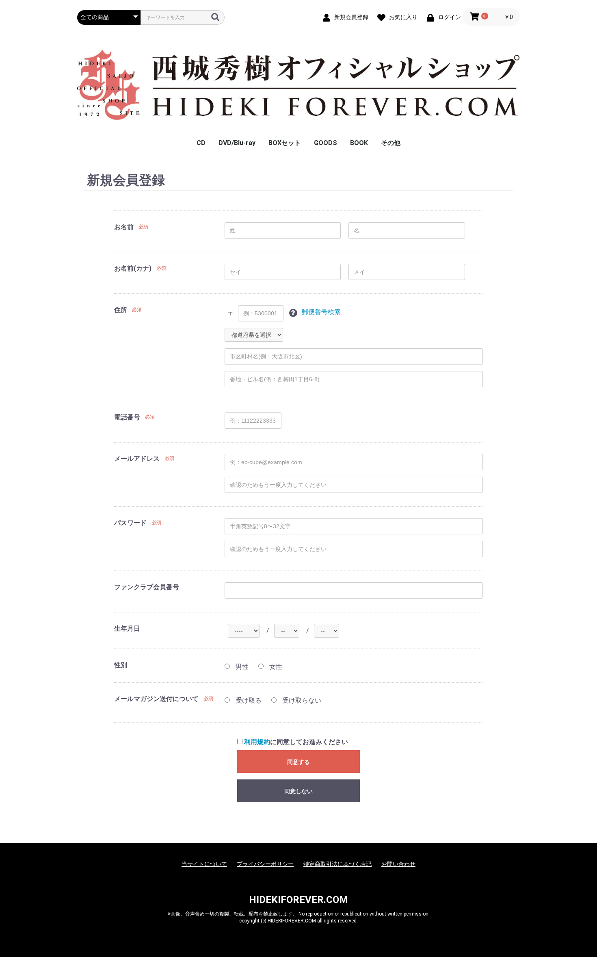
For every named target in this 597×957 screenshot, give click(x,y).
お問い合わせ (398, 864)
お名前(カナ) (132, 268)
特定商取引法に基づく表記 (337, 864)
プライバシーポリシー (265, 864)
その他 (390, 143)
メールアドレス (137, 458)
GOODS (325, 143)
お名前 (124, 227)
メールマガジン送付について (156, 699)
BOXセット (284, 143)
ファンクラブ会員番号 (146, 587)
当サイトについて (204, 864)
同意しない (298, 791)
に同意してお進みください (296, 742)
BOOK (359, 143)
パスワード (130, 523)
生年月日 (127, 628)
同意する (298, 762)
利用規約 (257, 742)
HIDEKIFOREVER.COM (298, 899)
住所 (120, 310)
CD (201, 143)
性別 (120, 665)
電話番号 (127, 417)
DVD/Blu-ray (236, 143)
